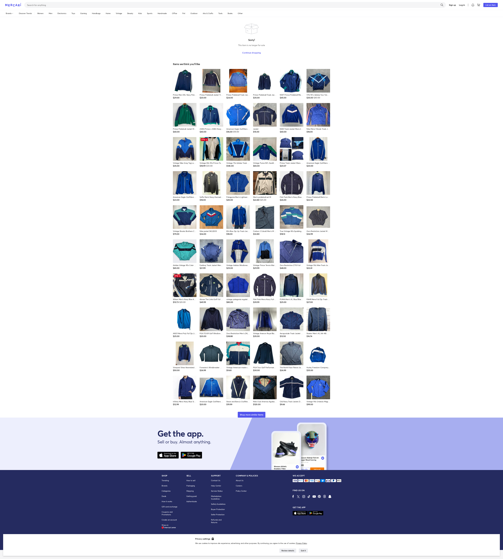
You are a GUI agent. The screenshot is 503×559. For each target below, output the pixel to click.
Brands (164, 485)
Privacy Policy (301, 543)
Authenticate (191, 501)
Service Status (217, 491)
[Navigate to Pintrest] (319, 496)
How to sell (190, 480)
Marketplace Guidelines (216, 497)
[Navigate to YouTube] (314, 496)
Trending (165, 480)
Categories (166, 491)
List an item (490, 5)
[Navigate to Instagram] (303, 496)
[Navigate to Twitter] (298, 496)
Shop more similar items (251, 414)
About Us (239, 480)
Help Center (216, 485)
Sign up (452, 5)
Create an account (169, 520)
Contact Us (215, 480)
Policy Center (241, 491)
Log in (462, 5)
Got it (303, 550)
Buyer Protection (218, 509)
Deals (164, 496)
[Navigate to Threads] (324, 496)
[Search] (442, 5)
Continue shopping (251, 52)
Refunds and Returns (216, 521)
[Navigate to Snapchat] (329, 496)
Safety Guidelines (218, 504)
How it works (167, 501)
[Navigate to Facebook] (293, 496)
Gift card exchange (169, 506)
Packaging (190, 485)
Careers (239, 485)
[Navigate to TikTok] (308, 496)
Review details (287, 550)
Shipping (190, 491)
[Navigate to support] (295, 480)
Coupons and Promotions (167, 513)
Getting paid (191, 496)
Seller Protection (217, 514)
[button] (472, 5)
